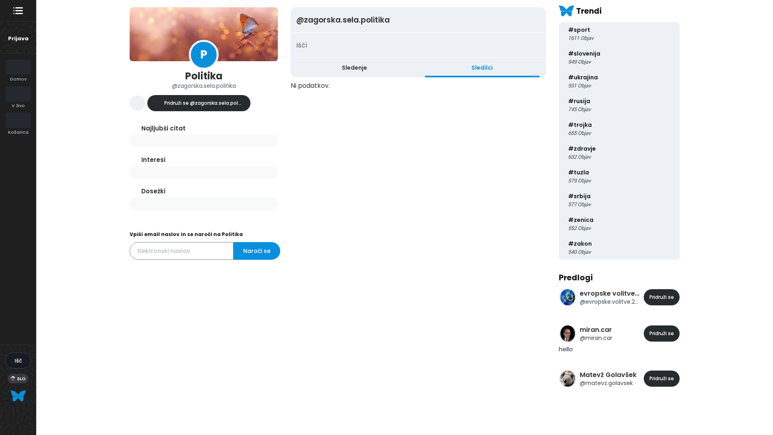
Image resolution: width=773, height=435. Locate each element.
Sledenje (354, 68)
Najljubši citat (163, 128)
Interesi (153, 159)
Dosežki (153, 191)
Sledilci (482, 68)
